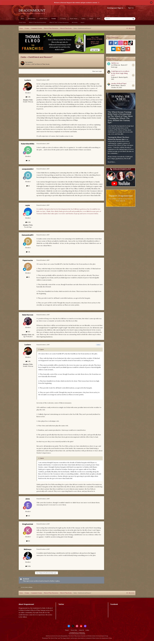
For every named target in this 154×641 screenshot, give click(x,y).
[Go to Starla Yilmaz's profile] (108, 84)
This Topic (126, 18)
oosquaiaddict (27, 169)
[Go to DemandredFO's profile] (28, 241)
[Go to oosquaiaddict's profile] (28, 175)
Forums (53, 19)
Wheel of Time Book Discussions (37, 22)
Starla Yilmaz (115, 85)
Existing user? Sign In (115, 8)
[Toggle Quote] (39, 349)
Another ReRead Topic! (119, 83)
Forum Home (22, 22)
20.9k (29, 566)
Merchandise (32, 19)
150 (29, 541)
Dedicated (114, 77)
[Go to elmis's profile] (28, 505)
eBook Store (43, 19)
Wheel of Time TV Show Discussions (59, 22)
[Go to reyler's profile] (28, 212)
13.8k (28, 97)
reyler (27, 205)
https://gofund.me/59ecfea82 (121, 158)
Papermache (28, 260)
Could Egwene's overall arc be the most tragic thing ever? (120, 73)
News (22, 19)
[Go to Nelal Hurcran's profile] (28, 321)
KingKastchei (27, 524)
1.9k (28, 252)
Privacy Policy (74, 630)
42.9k (29, 222)
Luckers (30, 62)
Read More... (112, 162)
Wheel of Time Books (43, 64)
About (91, 19)
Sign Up (131, 8)
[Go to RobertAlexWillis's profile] (28, 150)
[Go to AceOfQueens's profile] (108, 63)
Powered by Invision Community (77, 633)
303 (28, 332)
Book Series (73, 19)
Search (82, 22)
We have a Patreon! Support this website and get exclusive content (75, 2)
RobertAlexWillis (27, 144)
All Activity (74, 22)
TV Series (63, 19)
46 (29, 186)
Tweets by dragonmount (66, 607)
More (98, 19)
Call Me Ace (115, 63)
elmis (27, 499)
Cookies (87, 630)
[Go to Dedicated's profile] (108, 71)
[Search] (133, 18)
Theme (67, 630)
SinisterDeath (43, 573)
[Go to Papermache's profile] (28, 267)
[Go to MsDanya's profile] (28, 556)
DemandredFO (27, 235)
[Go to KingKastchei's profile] (28, 530)
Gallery (83, 19)
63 (29, 277)
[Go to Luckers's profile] (22, 63)
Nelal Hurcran (27, 315)
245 (28, 516)
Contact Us (81, 630)
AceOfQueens (115, 65)
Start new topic (97, 71)
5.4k (28, 160)
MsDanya (27, 549)
